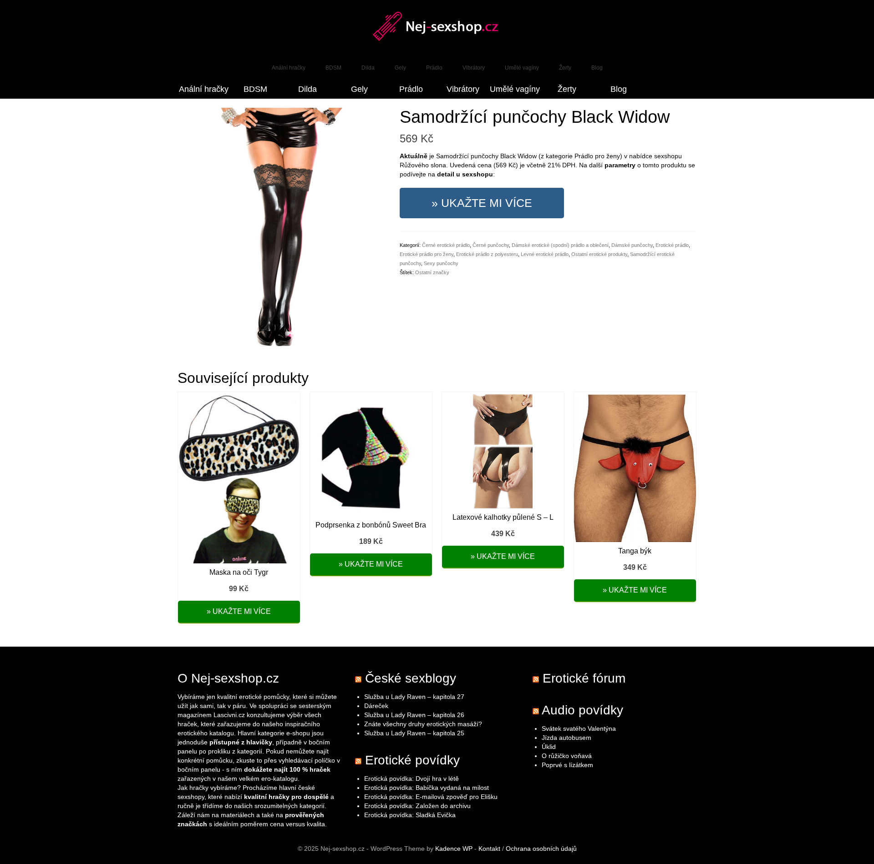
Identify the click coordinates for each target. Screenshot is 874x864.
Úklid (549, 746)
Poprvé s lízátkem (567, 765)
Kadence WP (454, 848)
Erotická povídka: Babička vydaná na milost (426, 787)
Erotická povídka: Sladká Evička (410, 815)
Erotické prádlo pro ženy (426, 254)
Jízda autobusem (566, 737)
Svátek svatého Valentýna (579, 728)
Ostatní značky (432, 272)
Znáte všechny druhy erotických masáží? (424, 724)
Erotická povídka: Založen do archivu (417, 805)
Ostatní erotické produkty (599, 254)
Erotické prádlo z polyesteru (487, 254)
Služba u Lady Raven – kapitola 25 (414, 733)
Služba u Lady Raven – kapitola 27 (414, 696)
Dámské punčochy (632, 245)
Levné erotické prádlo (545, 254)
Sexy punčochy (441, 263)
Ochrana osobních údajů (541, 848)
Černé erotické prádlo (446, 245)
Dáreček (376, 705)
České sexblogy (410, 678)
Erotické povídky (412, 760)
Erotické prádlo (672, 245)
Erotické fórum (584, 678)
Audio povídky (582, 710)
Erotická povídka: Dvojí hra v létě (411, 778)
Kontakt (489, 848)
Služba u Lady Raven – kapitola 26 (414, 714)
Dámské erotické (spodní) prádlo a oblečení (560, 245)
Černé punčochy (491, 245)
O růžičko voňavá (567, 755)
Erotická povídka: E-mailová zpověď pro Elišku (431, 796)
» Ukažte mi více (482, 202)
